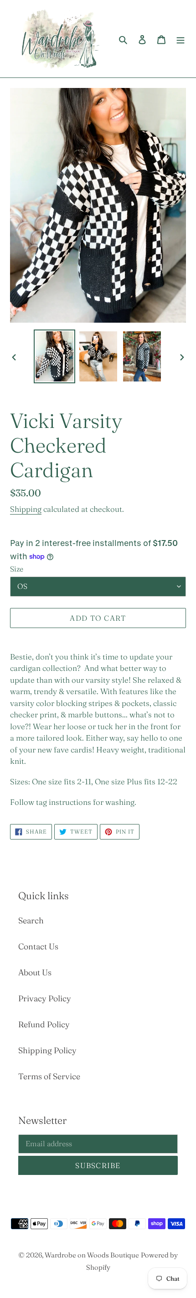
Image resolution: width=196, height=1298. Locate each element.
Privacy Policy (44, 998)
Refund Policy (44, 1024)
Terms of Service (49, 1076)
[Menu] (180, 38)
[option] (55, 356)
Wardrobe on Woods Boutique (92, 1255)
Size (16, 568)
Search (31, 920)
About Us (35, 972)
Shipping (25, 509)
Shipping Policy (47, 1050)
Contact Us (38, 946)
